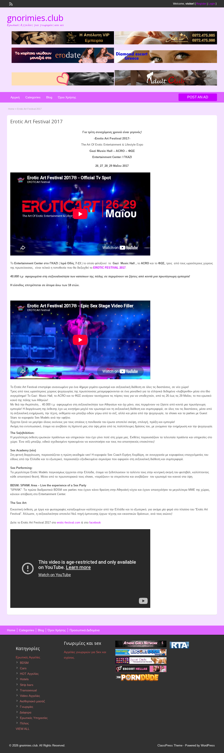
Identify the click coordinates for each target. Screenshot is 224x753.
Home (11, 109)
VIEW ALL (23, 728)
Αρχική (15, 97)
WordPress (208, 745)
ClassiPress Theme (170, 745)
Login (211, 3)
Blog (49, 97)
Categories (32, 97)
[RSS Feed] (10, 3)
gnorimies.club (35, 17)
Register (201, 3)
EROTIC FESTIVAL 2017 (109, 267)
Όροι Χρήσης (67, 97)
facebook (95, 522)
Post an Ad (197, 97)
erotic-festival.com (68, 522)
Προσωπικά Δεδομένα (85, 630)
